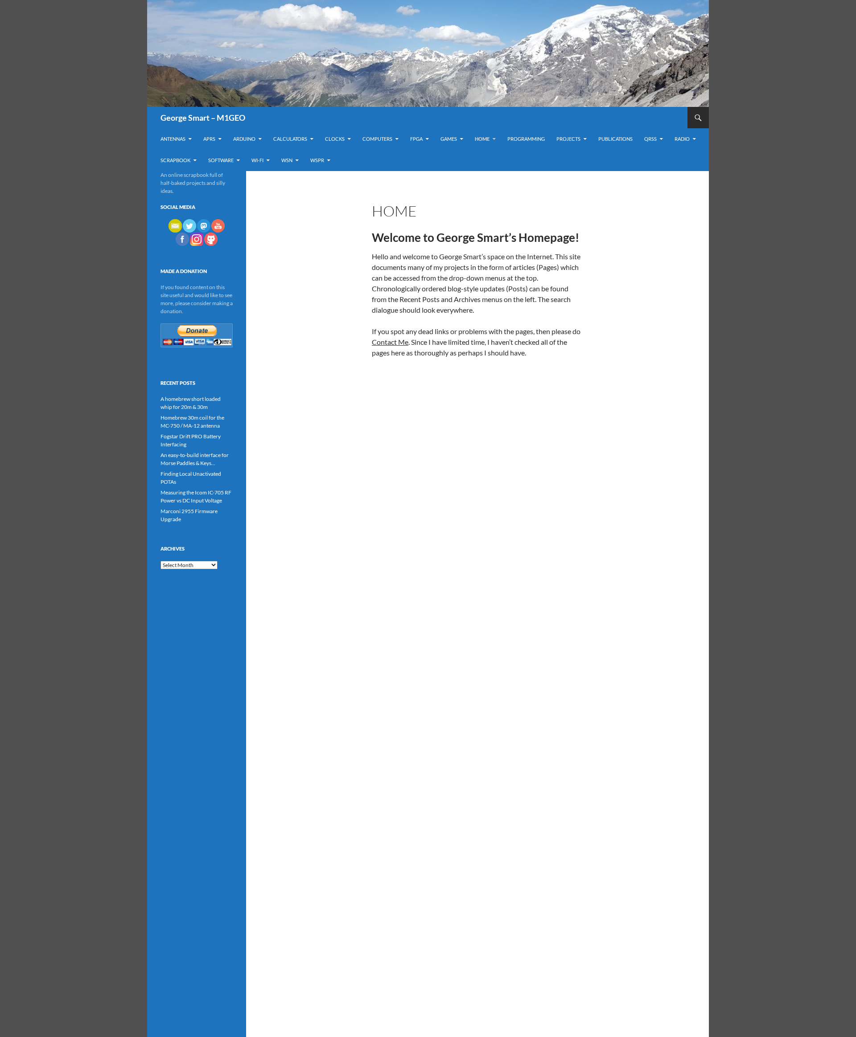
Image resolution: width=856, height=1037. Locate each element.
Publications (615, 139)
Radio (682, 139)
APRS (209, 139)
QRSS (650, 139)
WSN (286, 160)
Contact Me (390, 342)
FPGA (416, 139)
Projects (568, 139)
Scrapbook (175, 160)
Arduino (244, 139)
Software (221, 160)
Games (448, 139)
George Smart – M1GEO (202, 117)
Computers (377, 139)
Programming (526, 139)
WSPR (317, 160)
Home (482, 139)
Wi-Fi (257, 160)
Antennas (172, 139)
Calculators (290, 139)
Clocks (335, 139)
